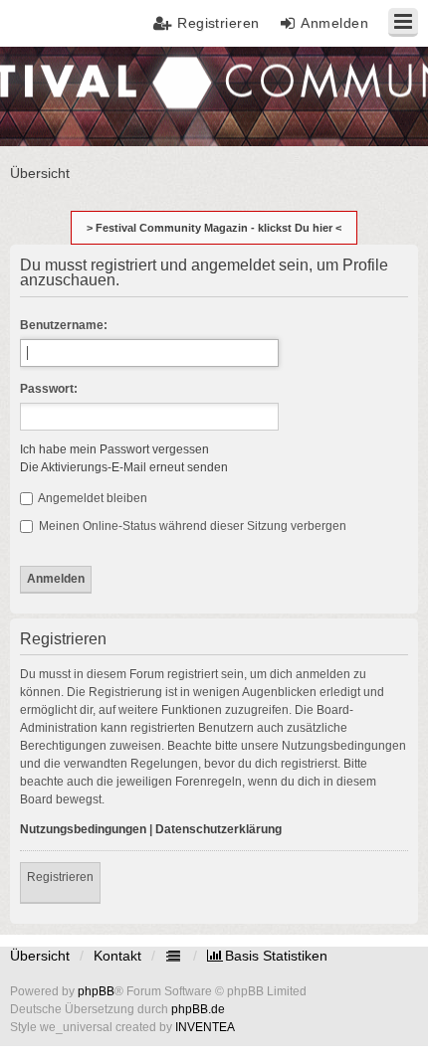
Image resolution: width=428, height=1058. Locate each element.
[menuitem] (267, 956)
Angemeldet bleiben (91, 498)
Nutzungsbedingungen (83, 829)
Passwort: (49, 389)
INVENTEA (205, 1027)
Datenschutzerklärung (218, 829)
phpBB (96, 991)
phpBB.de (198, 1009)
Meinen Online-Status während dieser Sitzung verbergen (191, 526)
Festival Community (73, 94)
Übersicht (40, 956)
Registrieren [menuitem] (218, 23)
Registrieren (60, 877)
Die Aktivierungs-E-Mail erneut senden (124, 467)
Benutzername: (63, 325)
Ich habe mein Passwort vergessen (114, 449)
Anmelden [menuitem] (334, 23)
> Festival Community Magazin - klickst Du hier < (214, 228)
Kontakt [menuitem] (117, 956)
